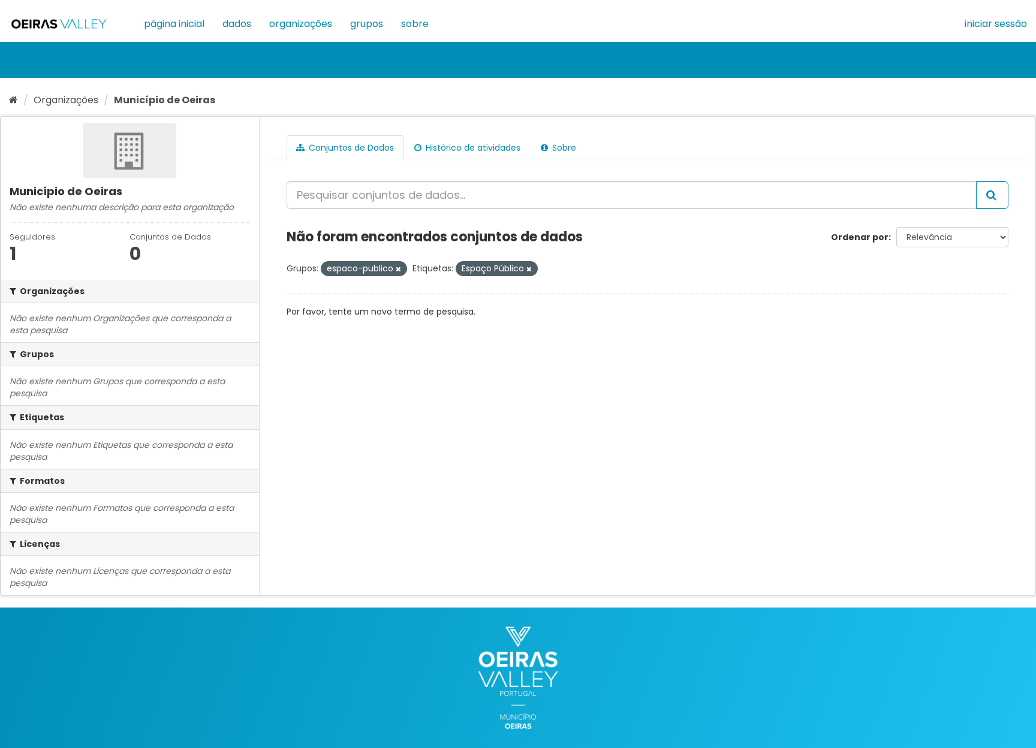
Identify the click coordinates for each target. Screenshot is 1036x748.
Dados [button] (236, 24)
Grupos (366, 24)
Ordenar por (860, 237)
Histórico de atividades (471, 148)
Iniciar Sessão (996, 24)
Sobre (415, 24)
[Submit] (992, 195)
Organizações (300, 24)
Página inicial (174, 24)
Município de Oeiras (164, 100)
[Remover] (398, 269)
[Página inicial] (13, 100)
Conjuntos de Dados (350, 148)
